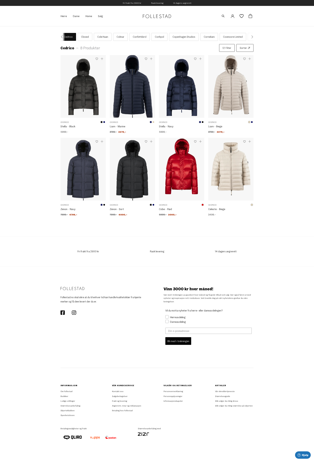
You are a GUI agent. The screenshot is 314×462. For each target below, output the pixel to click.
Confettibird (139, 36)
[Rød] (203, 205)
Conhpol (159, 36)
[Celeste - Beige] (230, 171)
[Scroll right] (251, 37)
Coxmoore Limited (233, 36)
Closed (85, 36)
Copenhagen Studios (184, 36)
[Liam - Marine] (132, 88)
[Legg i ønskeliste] (96, 58)
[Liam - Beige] (230, 88)
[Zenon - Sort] (132, 171)
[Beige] (153, 122)
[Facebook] (63, 312)
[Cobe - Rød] (181, 171)
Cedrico (68, 36)
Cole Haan (102, 36)
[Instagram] (74, 312)
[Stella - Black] (83, 88)
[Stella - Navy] (181, 88)
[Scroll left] (63, 37)
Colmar (120, 36)
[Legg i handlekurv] (102, 58)
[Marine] (104, 122)
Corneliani (209, 36)
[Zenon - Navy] (83, 171)
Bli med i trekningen (178, 341)
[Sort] (102, 122)
